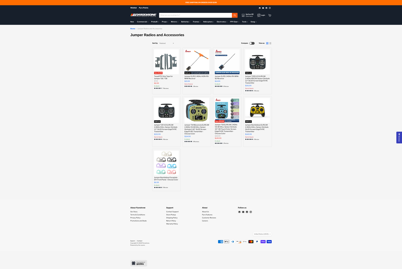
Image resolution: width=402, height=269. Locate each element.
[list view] (270, 43)
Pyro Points (143, 8)
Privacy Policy (135, 218)
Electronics (221, 22)
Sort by (155, 43)
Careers (205, 221)
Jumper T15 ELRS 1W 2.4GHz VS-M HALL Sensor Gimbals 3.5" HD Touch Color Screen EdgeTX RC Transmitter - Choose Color (226, 129)
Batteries (185, 22)
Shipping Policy (172, 218)
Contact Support (172, 212)
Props (164, 22)
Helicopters (208, 22)
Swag (253, 22)
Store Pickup (171, 215)
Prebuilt (154, 22)
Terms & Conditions (137, 215)
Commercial (142, 22)
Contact (139, 241)
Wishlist (133, 8)
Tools (244, 22)
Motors (174, 22)
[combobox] (195, 15)
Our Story (133, 212)
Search (132, 241)
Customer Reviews (209, 218)
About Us (205, 212)
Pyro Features (207, 215)
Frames (196, 22)
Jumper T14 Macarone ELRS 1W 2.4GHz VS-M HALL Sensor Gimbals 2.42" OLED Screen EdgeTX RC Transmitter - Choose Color (196, 129)
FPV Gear (234, 22)
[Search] (235, 15)
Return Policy (171, 221)
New (132, 22)
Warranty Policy (172, 224)
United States (261, 234)
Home (132, 29)
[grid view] (267, 43)
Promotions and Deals (138, 221)
